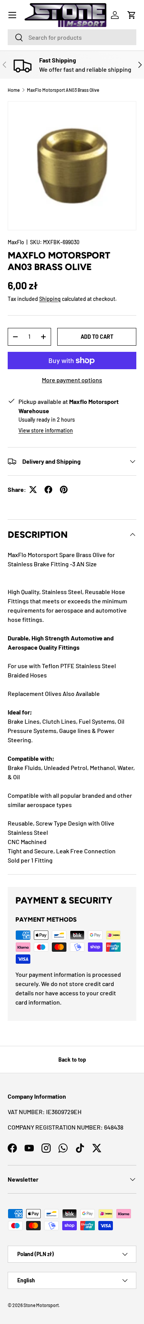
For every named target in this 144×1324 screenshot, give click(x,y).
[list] (72, 165)
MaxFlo (16, 242)
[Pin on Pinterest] (63, 489)
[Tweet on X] (33, 489)
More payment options (72, 379)
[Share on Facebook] (48, 489)
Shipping (50, 299)
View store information (45, 430)
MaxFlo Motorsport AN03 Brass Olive (63, 90)
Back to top (72, 1059)
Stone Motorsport (41, 1305)
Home (14, 90)
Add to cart (97, 336)
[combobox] (72, 37)
